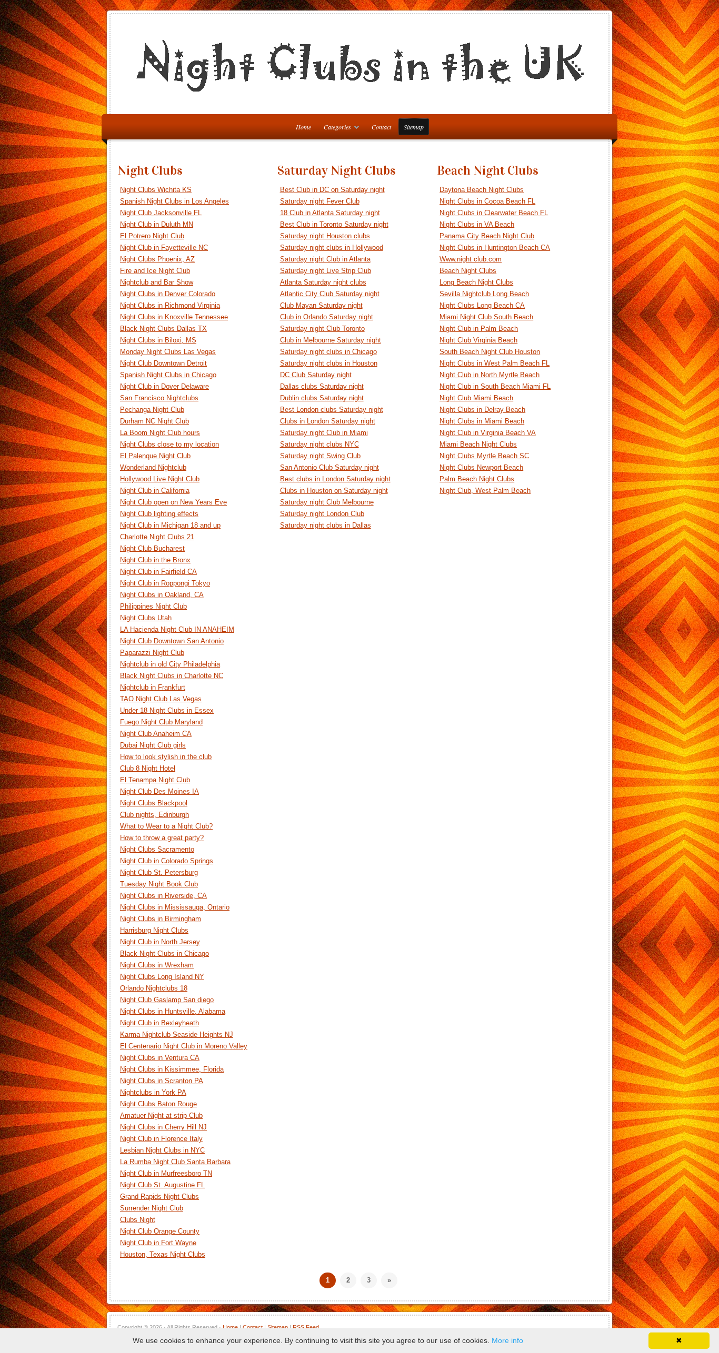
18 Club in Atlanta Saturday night (330, 213)
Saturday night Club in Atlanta (325, 259)
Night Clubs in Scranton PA (161, 1081)
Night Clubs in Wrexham (157, 965)
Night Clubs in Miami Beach (482, 421)
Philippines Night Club (153, 606)
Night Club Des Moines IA (159, 791)
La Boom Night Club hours (160, 433)
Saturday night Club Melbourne (327, 502)
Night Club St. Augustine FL (162, 1185)
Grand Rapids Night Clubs (159, 1196)
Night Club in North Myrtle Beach (490, 375)
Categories (334, 129)
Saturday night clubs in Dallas (325, 525)
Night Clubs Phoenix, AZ (157, 259)
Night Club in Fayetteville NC (164, 247)
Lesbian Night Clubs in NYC (162, 1150)
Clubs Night (137, 1220)
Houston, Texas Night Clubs (162, 1254)
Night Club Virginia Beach (478, 340)
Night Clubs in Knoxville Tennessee (174, 317)
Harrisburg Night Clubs (154, 930)
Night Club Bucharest (152, 548)
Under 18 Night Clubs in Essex (167, 710)
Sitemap (414, 127)
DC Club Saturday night (316, 375)
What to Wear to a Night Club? (166, 826)
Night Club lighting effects (159, 514)
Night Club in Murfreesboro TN (166, 1173)
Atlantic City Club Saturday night (330, 294)
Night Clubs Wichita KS (156, 190)
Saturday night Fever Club (319, 201)
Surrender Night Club (151, 1208)
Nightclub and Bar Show (156, 282)
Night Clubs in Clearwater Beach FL (494, 213)
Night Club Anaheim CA (156, 734)
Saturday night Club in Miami (324, 433)
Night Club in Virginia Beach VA (488, 433)
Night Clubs (150, 170)
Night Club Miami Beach (476, 398)
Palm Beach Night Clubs (477, 479)
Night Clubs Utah (146, 618)
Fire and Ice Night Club (155, 271)
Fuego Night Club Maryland (161, 722)
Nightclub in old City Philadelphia (170, 664)
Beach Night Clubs (487, 170)
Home (230, 1327)
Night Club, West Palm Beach (485, 490)
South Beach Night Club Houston (490, 352)
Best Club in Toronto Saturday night (334, 224)
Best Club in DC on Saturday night (332, 190)
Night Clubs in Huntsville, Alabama (172, 1011)
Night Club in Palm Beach (479, 328)
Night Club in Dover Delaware (164, 386)
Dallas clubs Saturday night (322, 386)
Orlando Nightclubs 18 (153, 988)
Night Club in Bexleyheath (159, 1023)
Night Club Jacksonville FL (161, 213)
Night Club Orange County (159, 1231)
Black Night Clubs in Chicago (164, 953)
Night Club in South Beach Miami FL (495, 386)
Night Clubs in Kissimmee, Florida (172, 1069)
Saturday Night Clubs (336, 170)
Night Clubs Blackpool (153, 803)
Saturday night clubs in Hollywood (331, 247)
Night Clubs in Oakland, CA (162, 595)
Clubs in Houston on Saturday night (334, 490)
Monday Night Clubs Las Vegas (168, 352)
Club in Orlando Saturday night (326, 317)
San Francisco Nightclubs (159, 398)
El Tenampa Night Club (155, 780)
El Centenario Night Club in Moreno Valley (183, 1046)
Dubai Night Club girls (153, 745)
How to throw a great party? (162, 838)
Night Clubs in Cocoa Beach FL (487, 201)
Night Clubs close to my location (169, 444)
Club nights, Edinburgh (154, 815)
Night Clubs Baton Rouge (158, 1104)
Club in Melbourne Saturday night (330, 340)
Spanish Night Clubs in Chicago (168, 375)
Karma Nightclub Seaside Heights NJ (176, 1034)
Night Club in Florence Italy (161, 1139)
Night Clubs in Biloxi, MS (158, 340)
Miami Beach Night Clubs (478, 444)
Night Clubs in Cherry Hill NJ (163, 1127)
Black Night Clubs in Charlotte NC (171, 676)
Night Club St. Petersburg (159, 872)
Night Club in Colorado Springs (166, 861)
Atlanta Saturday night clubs (323, 282)
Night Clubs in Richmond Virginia (170, 305)
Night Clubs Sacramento (157, 849)
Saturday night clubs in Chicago (328, 352)
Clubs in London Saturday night (327, 421)
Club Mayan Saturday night (321, 305)
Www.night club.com (471, 259)
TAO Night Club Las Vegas (161, 699)
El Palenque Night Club (155, 456)
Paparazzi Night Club (152, 653)
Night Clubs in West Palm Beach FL (495, 363)
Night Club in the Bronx (155, 560)
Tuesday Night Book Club (159, 884)
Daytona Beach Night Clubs (482, 190)
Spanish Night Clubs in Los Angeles (174, 201)
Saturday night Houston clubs (325, 236)
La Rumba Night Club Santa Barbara (175, 1162)
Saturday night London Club (322, 514)
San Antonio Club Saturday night (329, 467)
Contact (381, 127)
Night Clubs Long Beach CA (482, 305)
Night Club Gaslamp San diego (167, 1000)
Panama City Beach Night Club (487, 236)
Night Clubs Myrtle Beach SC (484, 456)
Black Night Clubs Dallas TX (163, 328)
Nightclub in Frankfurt (152, 687)
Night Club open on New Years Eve (173, 502)
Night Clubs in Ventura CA (159, 1058)
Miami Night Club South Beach (486, 317)
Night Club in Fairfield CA (158, 571)
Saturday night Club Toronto (322, 328)
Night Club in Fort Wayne (158, 1243)
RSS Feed (306, 1327)
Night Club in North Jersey (160, 942)
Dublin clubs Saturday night (322, 398)
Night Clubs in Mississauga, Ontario (174, 907)
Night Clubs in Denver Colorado (167, 294)
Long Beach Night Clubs (476, 282)
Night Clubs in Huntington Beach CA (495, 247)
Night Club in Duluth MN (156, 224)
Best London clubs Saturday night (331, 409)
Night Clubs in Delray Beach (482, 409)
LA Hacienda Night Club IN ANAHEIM (177, 629)
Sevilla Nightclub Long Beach (484, 294)
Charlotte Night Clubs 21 (157, 537)
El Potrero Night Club (152, 236)
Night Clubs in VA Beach (477, 224)
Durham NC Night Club (154, 421)
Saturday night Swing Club (320, 456)
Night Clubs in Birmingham (160, 919)
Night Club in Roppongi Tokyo (165, 583)
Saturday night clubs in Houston (328, 363)
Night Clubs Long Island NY (162, 977)
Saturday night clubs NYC (319, 444)
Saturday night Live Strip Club (325, 271)
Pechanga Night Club (152, 409)
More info (507, 1340)
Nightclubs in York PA (153, 1092)
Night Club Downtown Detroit (163, 363)
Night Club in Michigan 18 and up (170, 525)
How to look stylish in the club (166, 757)
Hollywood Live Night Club (159, 479)
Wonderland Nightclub (153, 467)
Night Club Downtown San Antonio (172, 641)
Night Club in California (154, 490)
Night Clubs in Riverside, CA (163, 896)
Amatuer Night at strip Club (161, 1115)
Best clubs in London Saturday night (335, 479)
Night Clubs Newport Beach (481, 467)
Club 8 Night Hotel (147, 768)
